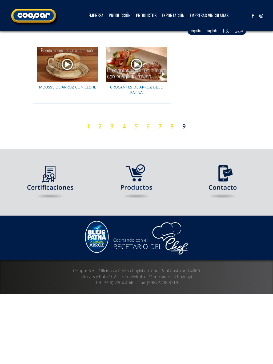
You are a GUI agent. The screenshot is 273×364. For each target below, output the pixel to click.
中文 (225, 30)
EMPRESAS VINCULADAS (209, 15)
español (196, 30)
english (211, 30)
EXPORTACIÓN (173, 15)
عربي (239, 30)
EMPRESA (96, 15)
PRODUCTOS (146, 15)
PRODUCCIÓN (120, 15)
